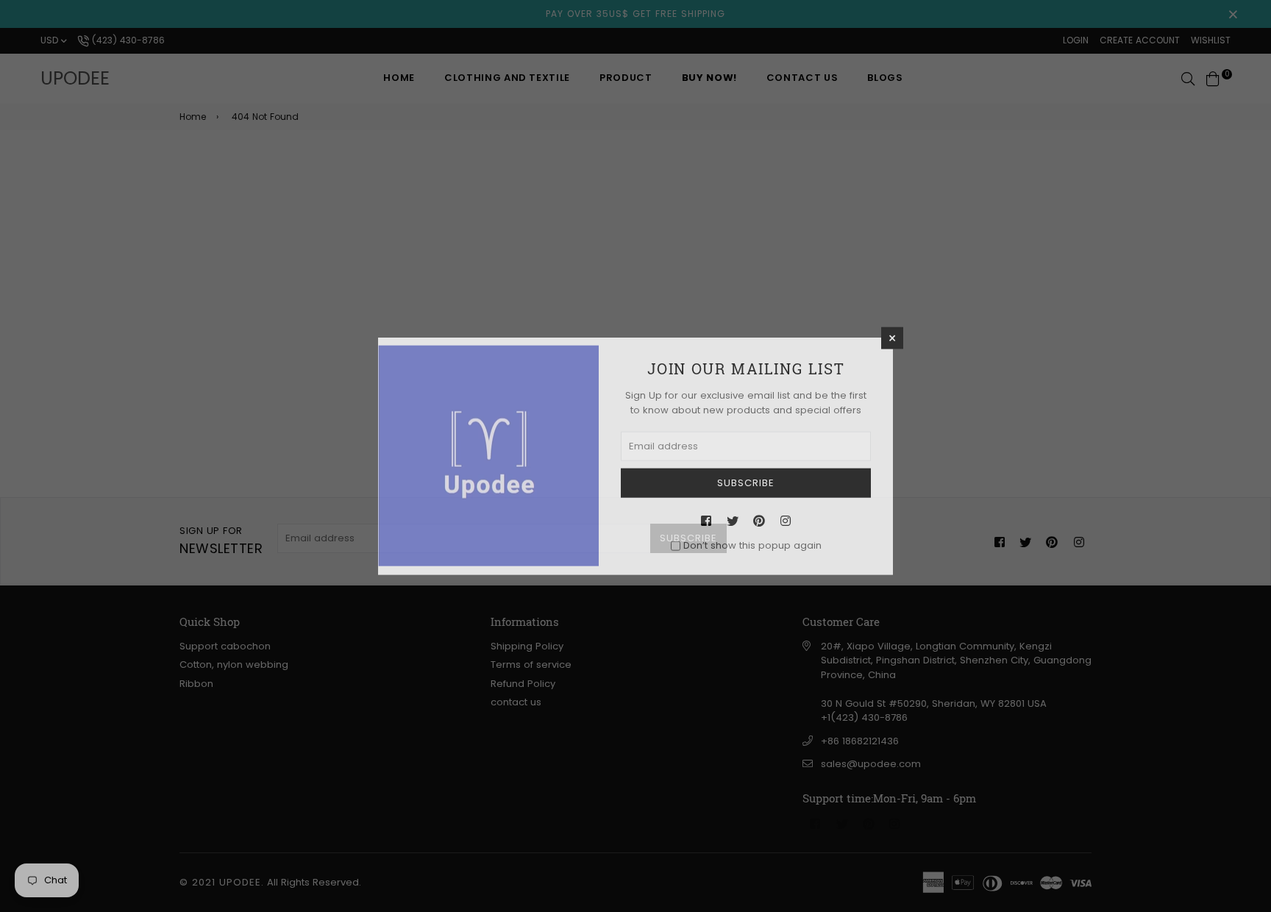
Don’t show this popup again (752, 545)
